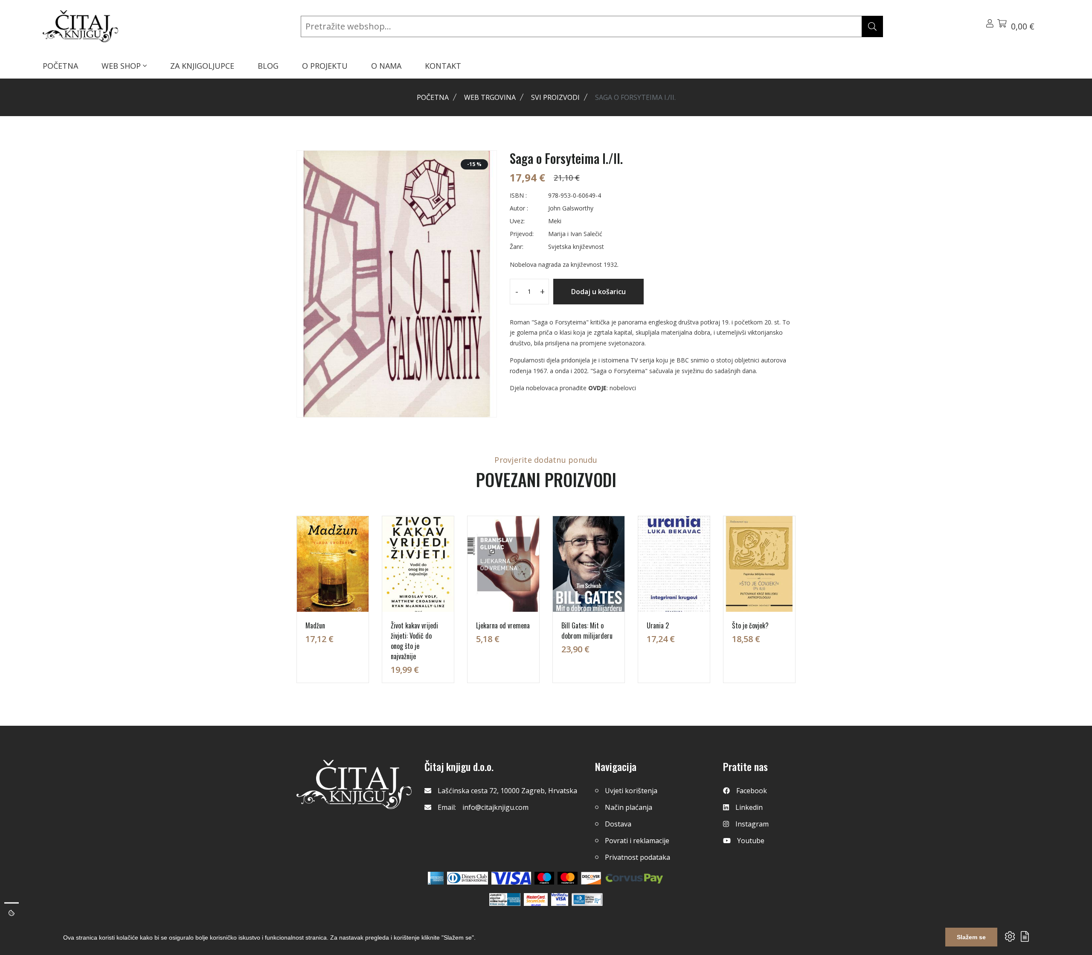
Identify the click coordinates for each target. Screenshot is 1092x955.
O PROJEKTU (325, 66)
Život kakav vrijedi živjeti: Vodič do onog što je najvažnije (414, 640)
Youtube (750, 840)
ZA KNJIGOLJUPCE (202, 66)
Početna (433, 97)
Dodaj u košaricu (598, 291)
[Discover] (591, 878)
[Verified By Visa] (559, 899)
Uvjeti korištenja (631, 790)
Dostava (618, 824)
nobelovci (623, 388)
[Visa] (511, 878)
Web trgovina (490, 97)
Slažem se (971, 937)
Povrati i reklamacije (637, 840)
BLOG (268, 66)
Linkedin (749, 807)
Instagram (752, 824)
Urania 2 (658, 625)
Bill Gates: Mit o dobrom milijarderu (587, 630)
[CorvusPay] (634, 878)
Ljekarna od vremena (503, 625)
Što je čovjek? (750, 625)
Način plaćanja (628, 807)
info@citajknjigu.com (495, 807)
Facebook (751, 790)
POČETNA (60, 66)
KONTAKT (443, 66)
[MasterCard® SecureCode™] (536, 899)
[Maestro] (567, 878)
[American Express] (435, 878)
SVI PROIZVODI (555, 97)
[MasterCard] (544, 878)
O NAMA (386, 66)
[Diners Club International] (467, 878)
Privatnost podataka (637, 857)
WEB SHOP (122, 66)
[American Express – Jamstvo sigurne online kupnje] (504, 899)
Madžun (315, 625)
